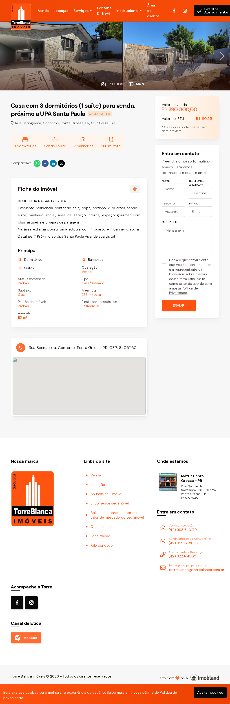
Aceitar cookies (210, 692)
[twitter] (61, 163)
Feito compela (174, 678)
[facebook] (45, 163)
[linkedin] (53, 163)
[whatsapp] (37, 163)
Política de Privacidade (183, 290)
